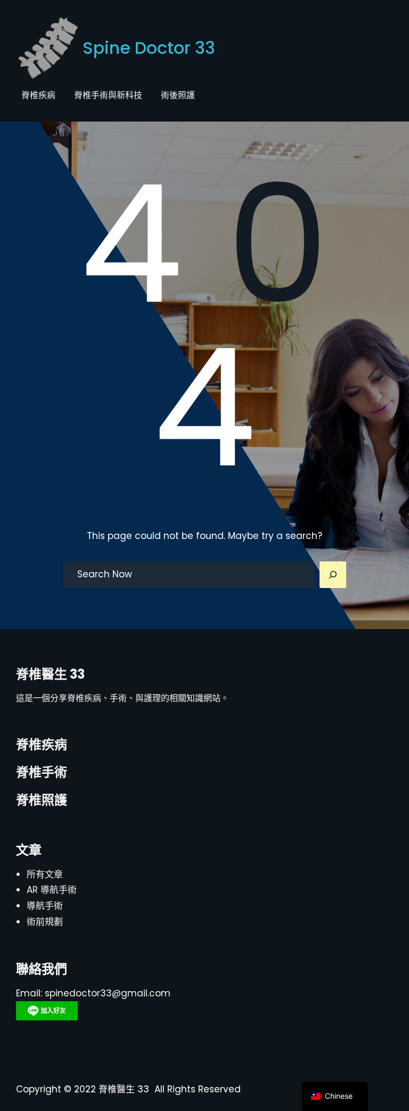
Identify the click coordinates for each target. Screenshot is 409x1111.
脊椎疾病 (41, 744)
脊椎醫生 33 (50, 674)
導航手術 (45, 905)
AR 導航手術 (52, 889)
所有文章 (45, 874)
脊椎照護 (41, 800)
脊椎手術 (41, 772)
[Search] (333, 574)
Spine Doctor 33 (149, 48)
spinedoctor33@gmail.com (107, 993)
